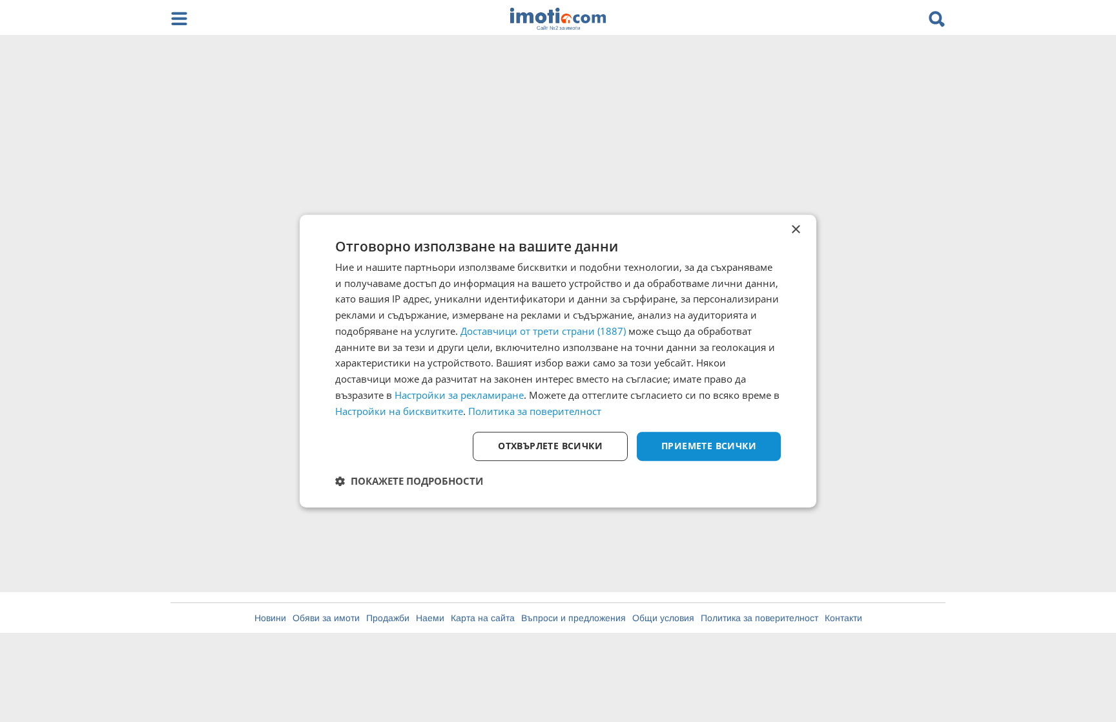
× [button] (795, 230)
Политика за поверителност (759, 617)
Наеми (430, 617)
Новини (270, 617)
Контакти (843, 617)
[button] (409, 481)
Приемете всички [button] (708, 446)
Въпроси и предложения (573, 617)
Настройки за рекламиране (459, 394)
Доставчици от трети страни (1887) (543, 330)
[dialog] (558, 361)
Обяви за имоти (326, 617)
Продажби (387, 617)
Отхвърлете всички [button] (550, 446)
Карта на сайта (483, 617)
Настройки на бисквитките (399, 411)
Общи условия (663, 617)
